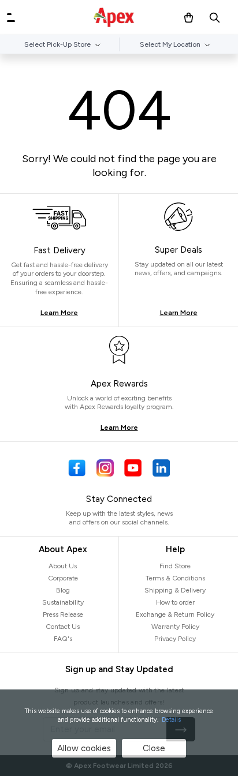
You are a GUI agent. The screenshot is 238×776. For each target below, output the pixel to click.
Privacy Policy (175, 639)
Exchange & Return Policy (175, 614)
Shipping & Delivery (175, 590)
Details (171, 719)
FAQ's (63, 639)
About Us (63, 566)
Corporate (63, 578)
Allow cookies (84, 748)
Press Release (63, 614)
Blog (63, 590)
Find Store (175, 566)
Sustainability (63, 602)
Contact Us (63, 627)
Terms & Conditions (175, 578)
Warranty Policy (175, 627)
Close (154, 748)
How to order (175, 602)
